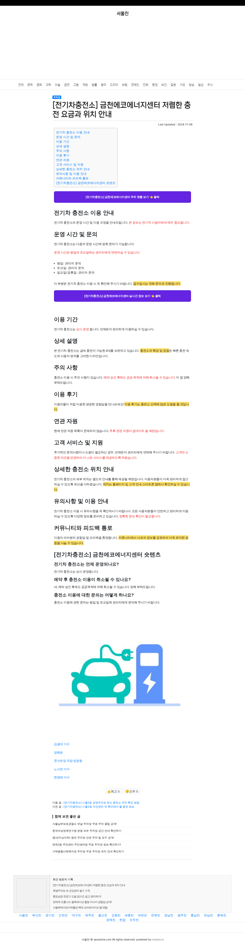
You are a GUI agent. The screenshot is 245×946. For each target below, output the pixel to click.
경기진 (50, 915)
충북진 (221, 915)
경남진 (168, 915)
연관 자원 (62, 160)
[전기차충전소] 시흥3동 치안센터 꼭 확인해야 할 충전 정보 (99, 806)
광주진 (182, 915)
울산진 (102, 915)
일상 (200, 85)
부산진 (36, 915)
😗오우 (131, 791)
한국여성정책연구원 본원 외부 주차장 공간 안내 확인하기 (86, 830)
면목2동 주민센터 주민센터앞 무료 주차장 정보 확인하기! (86, 844)
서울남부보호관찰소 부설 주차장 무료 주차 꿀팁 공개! (84, 823)
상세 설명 (62, 146)
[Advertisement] (122, 50)
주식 (210, 85)
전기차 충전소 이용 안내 (73, 132)
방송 (191, 85)
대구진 (76, 915)
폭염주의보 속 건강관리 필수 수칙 (71, 890)
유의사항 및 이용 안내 (71, 174)
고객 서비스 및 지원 (69, 164)
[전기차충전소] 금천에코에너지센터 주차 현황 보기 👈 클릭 (122, 197)
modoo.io (158, 939)
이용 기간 (62, 141)
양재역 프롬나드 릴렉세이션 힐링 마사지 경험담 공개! (82, 901)
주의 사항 (62, 151)
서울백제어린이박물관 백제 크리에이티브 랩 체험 (80, 907)
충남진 (195, 915)
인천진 (63, 915)
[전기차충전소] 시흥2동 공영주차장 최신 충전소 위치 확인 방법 (101, 802)
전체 (21, 85)
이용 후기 (62, 155)
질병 (173, 85)
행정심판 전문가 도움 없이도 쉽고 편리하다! (77, 896)
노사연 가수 (62, 769)
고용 (76, 85)
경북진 (110, 920)
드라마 (114, 85)
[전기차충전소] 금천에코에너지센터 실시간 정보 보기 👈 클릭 (122, 296)
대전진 (142, 915)
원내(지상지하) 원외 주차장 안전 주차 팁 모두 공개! (83, 837)
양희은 (58, 752)
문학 (30, 85)
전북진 (155, 915)
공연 (66, 85)
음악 (103, 85)
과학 (48, 85)
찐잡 (122, 920)
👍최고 (113, 791)
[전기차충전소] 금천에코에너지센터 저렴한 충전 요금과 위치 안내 (89, 885)
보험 (124, 85)
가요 (182, 85)
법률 (94, 85)
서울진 (23, 915)
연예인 (135, 85)
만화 (145, 85)
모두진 (134, 920)
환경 (155, 85)
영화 (39, 85)
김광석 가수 (62, 744)
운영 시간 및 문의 (68, 137)
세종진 (129, 915)
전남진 (208, 915)
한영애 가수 (62, 777)
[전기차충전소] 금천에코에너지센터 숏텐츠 (85, 183)
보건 (164, 85)
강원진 (116, 915)
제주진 (89, 915)
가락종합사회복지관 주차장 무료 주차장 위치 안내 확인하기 (88, 851)
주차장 (56, 97)
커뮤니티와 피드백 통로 (72, 178)
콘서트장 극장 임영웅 (68, 760)
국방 (85, 85)
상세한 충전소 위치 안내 (73, 169)
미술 (57, 85)
